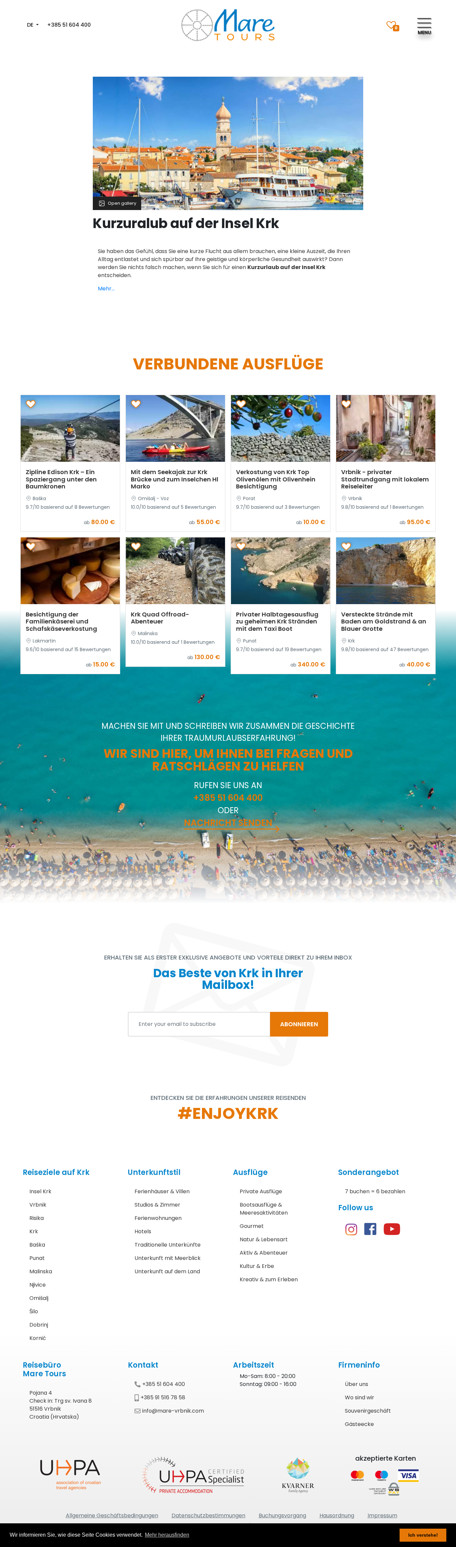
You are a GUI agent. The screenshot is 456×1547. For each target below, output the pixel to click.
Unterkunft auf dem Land (167, 1271)
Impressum (382, 1515)
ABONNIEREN (299, 1024)
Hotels (143, 1231)
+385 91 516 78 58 (163, 1397)
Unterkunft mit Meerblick (168, 1258)
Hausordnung (336, 1515)
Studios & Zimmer (157, 1205)
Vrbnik (37, 1205)
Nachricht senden (228, 823)
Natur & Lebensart (264, 1239)
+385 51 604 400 (69, 25)
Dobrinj (38, 1325)
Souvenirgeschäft (368, 1411)
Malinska (40, 1271)
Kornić (37, 1338)
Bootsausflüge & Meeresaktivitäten (264, 1209)
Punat (37, 1258)
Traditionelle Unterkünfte (168, 1245)
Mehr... (106, 288)
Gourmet (252, 1226)
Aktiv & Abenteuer (264, 1253)
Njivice (37, 1285)
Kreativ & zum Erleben (269, 1279)
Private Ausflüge (261, 1191)
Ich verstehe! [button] (423, 1535)
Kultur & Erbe (257, 1266)
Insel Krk (40, 1191)
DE (31, 25)
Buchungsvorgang (282, 1515)
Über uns (356, 1384)
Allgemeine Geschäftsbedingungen (112, 1515)
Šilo (33, 1311)
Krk (33, 1231)
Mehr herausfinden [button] (167, 1535)
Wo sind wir (359, 1397)
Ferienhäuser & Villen (162, 1191)
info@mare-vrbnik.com (173, 1411)
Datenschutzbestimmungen (208, 1515)
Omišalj (38, 1298)
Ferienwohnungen (158, 1218)
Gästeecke (359, 1424)
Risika (36, 1218)
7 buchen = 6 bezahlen (375, 1191)
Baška (37, 1245)
